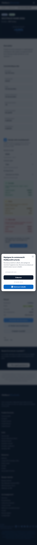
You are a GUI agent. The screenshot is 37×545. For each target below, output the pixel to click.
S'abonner (18, 277)
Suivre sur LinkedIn (20, 287)
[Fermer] (32, 256)
